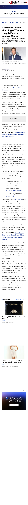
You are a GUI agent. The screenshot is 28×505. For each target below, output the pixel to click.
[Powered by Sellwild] (24, 390)
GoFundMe (18, 199)
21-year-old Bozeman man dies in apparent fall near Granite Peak (14, 14)
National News (8, 22)
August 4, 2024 (10, 196)
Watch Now (23, 2)
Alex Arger (6, 69)
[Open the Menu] (2, 2)
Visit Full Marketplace (21, 299)
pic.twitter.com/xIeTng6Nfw (14, 190)
